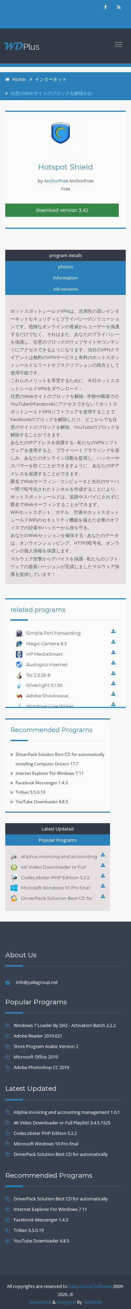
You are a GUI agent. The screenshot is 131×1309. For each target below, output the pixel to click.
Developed (40, 1302)
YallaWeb (92, 1302)
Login (18, 7)
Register (21, 21)
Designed (66, 1302)
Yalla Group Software (90, 1286)
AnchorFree (56, 181)
